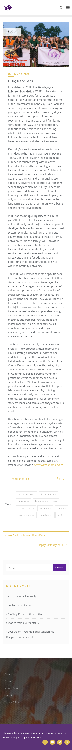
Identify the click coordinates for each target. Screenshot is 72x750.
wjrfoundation (20, 478)
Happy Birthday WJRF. (51, 545)
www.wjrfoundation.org (48, 464)
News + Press (11, 688)
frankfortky (24, 501)
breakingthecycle (27, 494)
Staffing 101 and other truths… (26, 614)
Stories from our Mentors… (23, 622)
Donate (7, 681)
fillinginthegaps (48, 494)
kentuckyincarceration (46, 501)
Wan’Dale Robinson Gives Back (26, 535)
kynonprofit (45, 508)
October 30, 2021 (18, 74)
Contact (8, 695)
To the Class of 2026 (19, 605)
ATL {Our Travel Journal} (22, 596)
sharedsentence (26, 515)
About (7, 674)
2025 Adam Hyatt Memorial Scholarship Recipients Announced (30, 634)
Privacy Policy (11, 702)
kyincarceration (26, 508)
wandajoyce (46, 515)
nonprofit (61, 508)
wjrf (60, 515)
